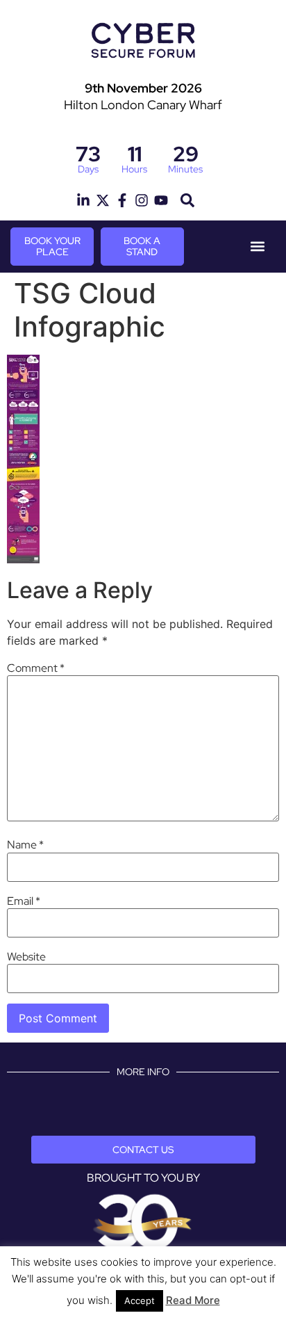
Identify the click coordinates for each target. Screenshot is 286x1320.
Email (23, 901)
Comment (36, 668)
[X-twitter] (103, 200)
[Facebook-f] (122, 200)
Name (25, 845)
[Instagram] (142, 200)
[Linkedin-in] (83, 200)
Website (26, 957)
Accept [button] (139, 1300)
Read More (193, 1300)
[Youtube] (161, 200)
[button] (187, 201)
